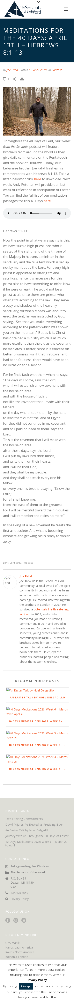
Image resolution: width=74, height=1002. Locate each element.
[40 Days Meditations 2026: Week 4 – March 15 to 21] (37, 759)
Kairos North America (19, 952)
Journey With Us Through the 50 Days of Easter (36, 836)
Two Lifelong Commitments (24, 819)
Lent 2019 (15, 562)
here (37, 179)
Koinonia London (16, 957)
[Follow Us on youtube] (23, 920)
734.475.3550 (19, 893)
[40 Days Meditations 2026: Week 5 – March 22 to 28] (37, 735)
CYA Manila (12, 943)
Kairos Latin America (19, 947)
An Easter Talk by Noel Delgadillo (37, 697)
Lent (5, 562)
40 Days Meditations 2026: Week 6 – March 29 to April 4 (38, 721)
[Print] (24, 78)
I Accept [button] (26, 986)
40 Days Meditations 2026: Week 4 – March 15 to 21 (38, 769)
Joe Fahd (12, 70)
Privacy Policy (19, 899)
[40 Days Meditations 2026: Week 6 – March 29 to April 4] (37, 711)
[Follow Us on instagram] (15, 920)
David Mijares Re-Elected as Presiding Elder (34, 824)
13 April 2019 (38, 70)
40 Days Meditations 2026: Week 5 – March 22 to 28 (38, 745)
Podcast (57, 70)
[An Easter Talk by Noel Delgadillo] (37, 690)
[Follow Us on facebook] (7, 920)
